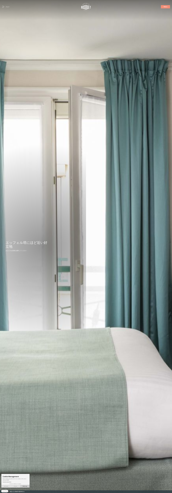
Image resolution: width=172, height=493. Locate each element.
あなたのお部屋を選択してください (16, 250)
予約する (165, 6)
